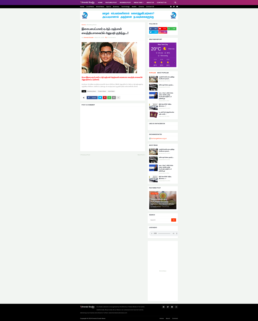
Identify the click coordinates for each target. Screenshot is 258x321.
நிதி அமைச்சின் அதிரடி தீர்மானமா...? (165, 105)
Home (82, 7)
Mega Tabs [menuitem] (138, 3)
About (168, 318)
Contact (175, 318)
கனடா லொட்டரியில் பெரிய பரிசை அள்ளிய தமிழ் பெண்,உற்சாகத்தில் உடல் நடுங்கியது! (166, 95)
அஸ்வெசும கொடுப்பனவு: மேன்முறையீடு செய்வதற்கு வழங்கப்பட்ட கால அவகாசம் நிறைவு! (162, 201)
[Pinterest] (105, 97)
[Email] (114, 97)
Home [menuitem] (100, 3)
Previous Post (85, 155)
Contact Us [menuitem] (161, 3)
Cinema (141, 7)
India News (111, 91)
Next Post (141, 155)
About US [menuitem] (150, 3)
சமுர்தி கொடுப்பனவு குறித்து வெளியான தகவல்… (166, 78)
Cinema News (102, 91)
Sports (108, 7)
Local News (90, 7)
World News (100, 7)
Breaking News (92, 25)
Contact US (150, 7)
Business (116, 7)
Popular (152, 73)
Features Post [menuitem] (111, 3)
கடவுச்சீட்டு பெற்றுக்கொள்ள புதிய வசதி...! (166, 113)
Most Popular (163, 73)
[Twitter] (100, 97)
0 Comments (111, 37)
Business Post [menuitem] (125, 3)
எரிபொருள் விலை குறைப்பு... (166, 85)
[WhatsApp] (109, 97)
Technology (125, 7)
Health (134, 7)
